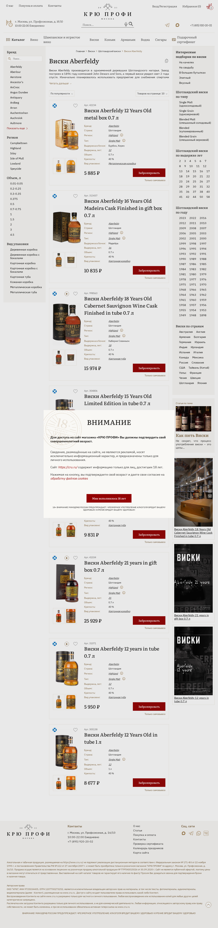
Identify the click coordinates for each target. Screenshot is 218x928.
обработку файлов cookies (69, 478)
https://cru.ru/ (67, 467)
